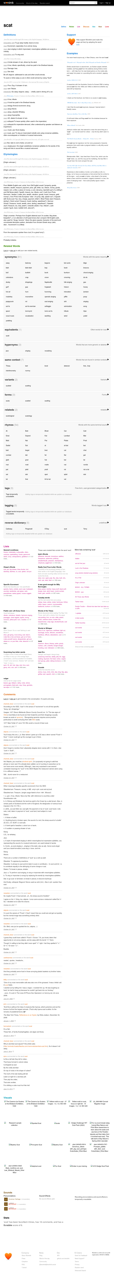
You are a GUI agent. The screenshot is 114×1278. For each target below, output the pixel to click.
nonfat (85, 464)
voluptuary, (41, 563)
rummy (27, 370)
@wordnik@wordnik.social (47, 1264)
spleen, (24, 571)
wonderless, (59, 632)
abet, (47, 580)
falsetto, (18, 615)
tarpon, (44, 604)
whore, (28, 683)
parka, (57, 643)
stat (84, 474)
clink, (53, 672)
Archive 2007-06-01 (72, 93)
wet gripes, (20, 591)
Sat (26, 445)
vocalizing (48, 350)
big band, (47, 659)
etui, (9, 667)
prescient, (51, 561)
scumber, (7, 591)
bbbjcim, (14, 683)
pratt (46, 469)
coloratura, (12, 615)
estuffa (48, 593)
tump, (10, 556)
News (41, 1252)
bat (84, 445)
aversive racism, (48, 619)
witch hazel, (51, 591)
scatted (8, 385)
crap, (21, 685)
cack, (26, 591)
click (53, 674)
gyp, (10, 683)
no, (17, 571)
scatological (10, 416)
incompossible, (57, 604)
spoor (8, 311)
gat (84, 455)
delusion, (53, 632)
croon (47, 277)
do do (85, 277)
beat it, (28, 635)
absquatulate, (22, 639)
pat (7, 469)
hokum (66, 287)
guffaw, (40, 674)
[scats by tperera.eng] (57, 1123)
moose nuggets (26, 593)
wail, (44, 674)
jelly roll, (59, 657)
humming (48, 291)
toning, (27, 617)
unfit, (45, 645)
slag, (17, 665)
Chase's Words (9, 567)
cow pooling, (42, 617)
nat (65, 464)
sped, (47, 578)
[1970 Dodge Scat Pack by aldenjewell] (100, 1166)
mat (7, 464)
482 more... (44, 624)
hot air (8, 291)
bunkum (67, 272)
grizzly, (61, 643)
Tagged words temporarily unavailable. (15, 512)
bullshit (27, 272)
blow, (40, 589)
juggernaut (48, 563)
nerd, (40, 580)
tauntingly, (41, 632)
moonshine (29, 296)
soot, (28, 665)
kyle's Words (43, 554)
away (8, 263)
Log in (6, 250)
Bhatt (46, 431)
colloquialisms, (17, 556)
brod (46, 366)
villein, (27, 552)
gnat (26, 460)
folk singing (68, 282)
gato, (44, 593)
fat (45, 455)
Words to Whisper (45, 628)
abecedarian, (54, 635)
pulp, (51, 578)
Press (23, 1258)
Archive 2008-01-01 (72, 80)
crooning (67, 277)
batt (7, 450)
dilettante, (41, 556)
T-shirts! (24, 1267)
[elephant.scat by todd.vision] (35, 1166)
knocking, (41, 648)
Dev (58, 1252)
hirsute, (6, 552)
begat (27, 450)
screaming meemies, (45, 657)
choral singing (88, 272)
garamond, (26, 554)
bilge (85, 263)
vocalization (29, 316)
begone (47, 263)
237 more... (57, 593)
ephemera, (49, 558)
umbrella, (50, 645)
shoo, (5, 635)
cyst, (43, 580)
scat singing (49, 301)
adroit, (6, 556)
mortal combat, (59, 591)
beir (26, 366)
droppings (28, 282)
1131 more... (16, 687)
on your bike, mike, (16, 641)
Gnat (7, 435)
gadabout (25, 556)
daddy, (54, 657)
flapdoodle (48, 282)
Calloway (9, 528)
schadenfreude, (43, 561)
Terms (77, 1261)
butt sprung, (42, 661)
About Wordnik (26, 1255)
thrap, (25, 685)
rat (65, 469)
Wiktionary (10, 96)
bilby (5, 979)
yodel (85, 316)
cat (65, 450)
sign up (12, 250)
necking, (41, 659)
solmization (68, 306)
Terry (85, 528)
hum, (19, 619)
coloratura (9, 277)
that (26, 479)
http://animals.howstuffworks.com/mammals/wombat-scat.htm (25, 1046)
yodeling (9, 320)
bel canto (67, 263)
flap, (63, 672)
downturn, (41, 643)
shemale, (48, 556)
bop (46, 267)
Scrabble (8, 1225)
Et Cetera (78, 1252)
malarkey (9, 296)
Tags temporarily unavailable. (12, 495)
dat (26, 455)
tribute (66, 311)
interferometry (11, 370)
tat (7, 479)
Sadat (8, 445)
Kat (46, 435)
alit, (11, 665)
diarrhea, (13, 571)
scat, (20, 571)
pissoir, (61, 617)
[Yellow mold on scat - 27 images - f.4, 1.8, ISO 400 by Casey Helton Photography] (57, 1102)
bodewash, (29, 589)
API (58, 1255)
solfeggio (48, 306)
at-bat (66, 445)
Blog (40, 1255)
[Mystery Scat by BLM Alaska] (14, 1144)
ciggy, (63, 657)
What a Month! (71, 125)
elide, (57, 617)
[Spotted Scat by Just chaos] (35, 1123)
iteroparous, (42, 558)
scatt (7, 335)
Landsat (67, 435)
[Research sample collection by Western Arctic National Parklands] (14, 1124)
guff (7, 287)
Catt (84, 431)
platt (26, 469)
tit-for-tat (48, 479)
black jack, (15, 685)
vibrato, (6, 615)
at (45, 445)
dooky (8, 282)
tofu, (64, 578)
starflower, (56, 630)
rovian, (40, 619)
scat (77, 44)
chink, (49, 672)
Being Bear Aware (72, 187)
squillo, (22, 617)
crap (26, 277)
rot (26, 301)
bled (50, 580)
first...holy (86, 366)
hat (46, 460)
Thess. (8, 366)
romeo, (47, 632)
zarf (16, 667)
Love (107, 26)
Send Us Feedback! (81, 1255)
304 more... (61, 648)
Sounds (41, 667)
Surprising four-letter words (14, 652)
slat (26, 474)
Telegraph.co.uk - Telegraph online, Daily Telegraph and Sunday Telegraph (86, 62)
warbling (48, 316)
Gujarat (28, 435)
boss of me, (42, 630)
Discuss (86, 26)
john (5, 1004)
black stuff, (63, 589)
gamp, (6, 667)
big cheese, (13, 569)
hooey (85, 287)
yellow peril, (14, 619)
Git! (5, 628)
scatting (28, 385)
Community (20, 3)
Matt (7, 440)
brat (46, 450)
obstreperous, (59, 561)
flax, (54, 578)
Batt (26, 431)
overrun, (50, 604)
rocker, (54, 602)
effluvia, (47, 635)
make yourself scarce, (11, 639)
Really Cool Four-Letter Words (49, 567)
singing (85, 301)
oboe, (40, 578)
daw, (56, 672)
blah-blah (28, 267)
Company (25, 1252)
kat (65, 460)
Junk (40, 641)
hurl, (27, 569)
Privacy (77, 1264)
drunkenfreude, (59, 622)
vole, (21, 665)
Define (63, 26)
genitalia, (30, 685)
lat (84, 460)
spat (46, 474)
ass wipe (6, 687)
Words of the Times (45, 611)
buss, (45, 672)
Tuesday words (44, 597)
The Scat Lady (71, 152)
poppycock (9, 301)
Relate (71, 26)
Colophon (25, 1261)
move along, (18, 635)
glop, (66, 672)
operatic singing (50, 296)
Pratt (85, 440)
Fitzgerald (28, 528)
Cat (65, 431)
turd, (5, 569)
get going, (10, 635)
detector (67, 366)
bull (7, 272)
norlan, (59, 659)
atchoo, (40, 672)
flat (65, 455)
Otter (5, 715)
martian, (41, 645)
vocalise (24, 619)
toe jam (29, 571)
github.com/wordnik (63, 1258)
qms (5, 1056)
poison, (44, 589)
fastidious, (41, 635)
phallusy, (56, 558)
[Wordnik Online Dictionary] (9, 3)
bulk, (61, 578)
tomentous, (55, 556)
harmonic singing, (27, 615)
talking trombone (55, 661)
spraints (19, 717)
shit (65, 301)
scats (8, 400)
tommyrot (28, 311)
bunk (46, 272)
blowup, (52, 643)
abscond (26, 641)
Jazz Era (41, 652)
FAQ (23, 1264)
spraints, (6, 589)
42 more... (58, 563)
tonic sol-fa (48, 311)
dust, (45, 591)
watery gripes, (17, 593)
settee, (49, 602)
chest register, (15, 617)
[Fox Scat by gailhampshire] (57, 1166)
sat (7, 474)
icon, (44, 578)
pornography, (8, 685)
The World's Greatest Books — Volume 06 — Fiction (80, 139)
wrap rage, (51, 622)
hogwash (48, 287)
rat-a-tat (86, 469)
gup (26, 287)
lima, (24, 665)
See (93, 26)
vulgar (6, 678)
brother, (49, 589)
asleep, (40, 602)
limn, (48, 617)
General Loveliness (11, 550)
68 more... (23, 667)
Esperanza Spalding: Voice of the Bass (77, 114)
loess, (45, 602)
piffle (65, 296)
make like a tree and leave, (12, 637)
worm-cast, (22, 589)
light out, (63, 630)
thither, (66, 602)
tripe (85, 311)
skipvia (6, 731)
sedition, (61, 556)
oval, (46, 648)
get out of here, (26, 637)
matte (47, 464)
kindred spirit (27, 761)
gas (84, 282)
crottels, (16, 589)
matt (26, 464)
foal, (14, 665)
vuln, (13, 667)
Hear (100, 26)
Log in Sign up (105, 3)
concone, (7, 619)
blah (7, 267)
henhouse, (60, 602)
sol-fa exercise (30, 306)
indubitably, (12, 552)
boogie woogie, (58, 645)
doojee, (40, 591)
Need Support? (79, 1258)
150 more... (58, 580)
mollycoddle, (20, 552)
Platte (66, 440)
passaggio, (7, 617)
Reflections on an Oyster (28, 1015)
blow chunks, (21, 569)
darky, (19, 683)
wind (65, 316)
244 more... (61, 674)
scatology (28, 416)
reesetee (7, 893)
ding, (60, 672)
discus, (47, 643)
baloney (28, 263)
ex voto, (52, 617)
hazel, (40, 593)
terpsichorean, (42, 622)
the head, (53, 659)
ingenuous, (49, 630)
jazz (7, 350)
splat (65, 474)
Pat (46, 440)
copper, (63, 659)
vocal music (10, 316)
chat (84, 450)
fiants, (11, 589)
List (78, 26)
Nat (26, 440)
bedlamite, (41, 606)
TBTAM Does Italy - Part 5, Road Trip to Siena (79, 102)
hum (26, 291)
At (6, 431)
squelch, (49, 674)
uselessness (8, 957)
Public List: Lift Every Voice (14, 611)
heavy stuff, (56, 589)
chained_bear (8, 704)
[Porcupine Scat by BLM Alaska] (35, 1144)
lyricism (86, 291)
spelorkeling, (14, 554)
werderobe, (13, 591)
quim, (6, 665)
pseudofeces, (8, 593)
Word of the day (32, 3)
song (85, 306)
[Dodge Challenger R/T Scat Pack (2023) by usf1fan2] (78, 1124)
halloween (51, 648)
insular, (20, 554)
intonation (67, 291)
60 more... (9, 595)
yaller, (48, 661)
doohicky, (7, 571)
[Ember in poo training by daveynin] (78, 1166)
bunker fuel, (57, 619)
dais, (57, 578)
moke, (24, 683)
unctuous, (7, 554)
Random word (45, 3)
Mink (34, 719)
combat (8, 455)
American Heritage (15, 1199)
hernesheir (7, 1026)
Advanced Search (80, 1270)
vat (65, 479)
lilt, (9, 665)
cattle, (40, 604)
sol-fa (8, 306)
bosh (65, 267)
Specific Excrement (11, 584)
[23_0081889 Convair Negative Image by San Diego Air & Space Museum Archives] (100, 1102)
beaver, (6, 683)
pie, (8, 569)
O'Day (47, 528)
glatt (7, 460)
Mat (84, 435)
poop (85, 296)
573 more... (57, 606)
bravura (86, 267)
